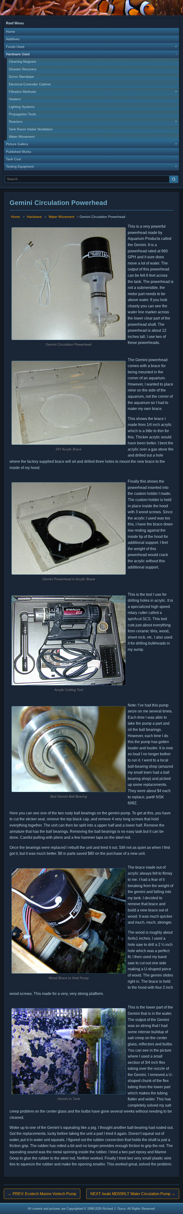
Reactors (15, 121)
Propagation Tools (22, 114)
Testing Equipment (20, 166)
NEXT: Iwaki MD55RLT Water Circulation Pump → (132, 1194)
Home (10, 31)
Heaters (15, 99)
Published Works (18, 152)
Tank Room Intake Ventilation (31, 129)
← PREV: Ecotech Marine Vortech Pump (42, 1194)
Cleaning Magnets (22, 61)
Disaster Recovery (22, 69)
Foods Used (15, 47)
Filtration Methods (22, 92)
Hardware (34, 217)
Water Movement (22, 136)
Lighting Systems (22, 107)
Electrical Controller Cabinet (30, 84)
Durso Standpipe (21, 76)
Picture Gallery (17, 144)
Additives (13, 39)
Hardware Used (18, 54)
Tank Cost (13, 159)
